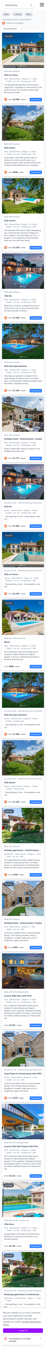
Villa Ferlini (10, 220)
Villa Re (8, 295)
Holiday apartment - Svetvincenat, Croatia (21, 850)
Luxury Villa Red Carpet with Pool (21, 1146)
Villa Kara (9, 1224)
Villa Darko (9, 147)
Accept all (23, 1330)
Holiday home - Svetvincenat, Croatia (23, 438)
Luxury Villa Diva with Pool (18, 995)
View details (36, 99)
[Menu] (42, 5)
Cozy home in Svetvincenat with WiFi (23, 1073)
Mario (7, 642)
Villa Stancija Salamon (15, 366)
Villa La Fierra (11, 75)
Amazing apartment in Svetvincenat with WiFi (22, 1294)
